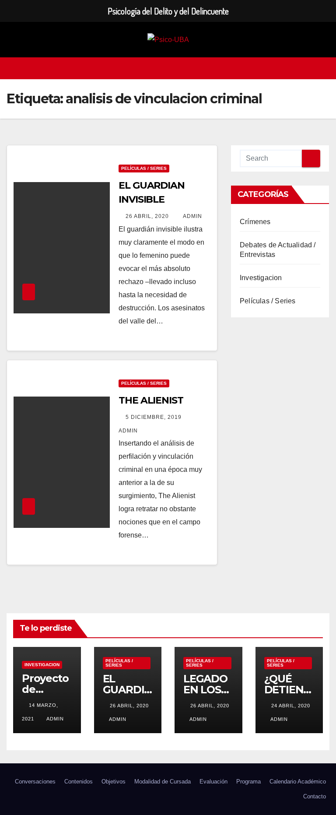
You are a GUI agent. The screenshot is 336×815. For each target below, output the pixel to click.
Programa (248, 781)
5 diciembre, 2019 (154, 417)
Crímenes (255, 221)
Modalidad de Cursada (162, 781)
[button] (323, 68)
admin (192, 216)
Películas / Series (144, 168)
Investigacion (261, 277)
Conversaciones (35, 781)
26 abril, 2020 (148, 216)
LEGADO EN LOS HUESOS (205, 689)
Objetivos (114, 781)
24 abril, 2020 (290, 705)
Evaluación (214, 781)
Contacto (314, 796)
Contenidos (78, 781)
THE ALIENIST (151, 400)
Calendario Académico (298, 781)
